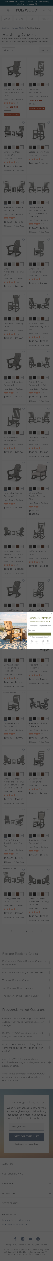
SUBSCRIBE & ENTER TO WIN (40, 634)
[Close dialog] (51, 613)
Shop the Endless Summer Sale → (40, 621)
